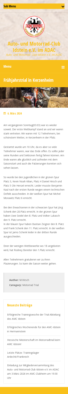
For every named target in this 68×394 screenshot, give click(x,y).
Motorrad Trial (30, 285)
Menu (7, 66)
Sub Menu (9, 6)
